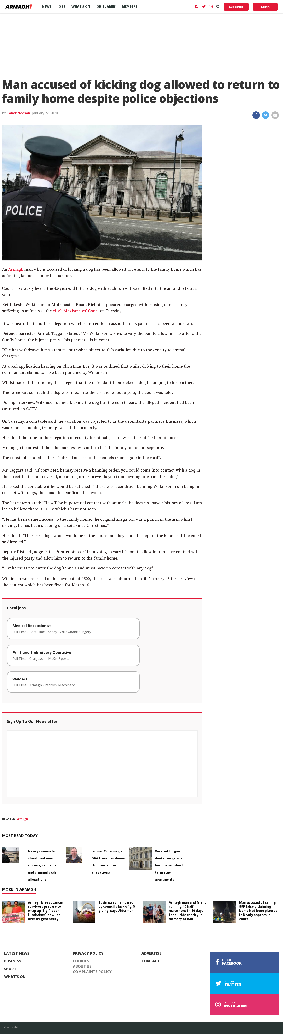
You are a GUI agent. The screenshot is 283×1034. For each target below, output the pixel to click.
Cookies (81, 961)
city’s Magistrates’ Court (76, 311)
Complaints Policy (92, 972)
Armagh (15, 269)
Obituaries (106, 6)
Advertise (151, 953)
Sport (10, 969)
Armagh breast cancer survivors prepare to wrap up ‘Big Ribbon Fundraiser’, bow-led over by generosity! (45, 910)
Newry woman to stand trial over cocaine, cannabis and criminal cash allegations (42, 865)
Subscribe (236, 7)
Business (12, 961)
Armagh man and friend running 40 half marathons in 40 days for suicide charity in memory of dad (188, 910)
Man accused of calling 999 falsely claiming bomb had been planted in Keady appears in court (258, 910)
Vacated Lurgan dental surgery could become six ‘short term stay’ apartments (172, 865)
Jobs (61, 6)
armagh (22, 819)
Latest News (16, 953)
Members (129, 6)
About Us (82, 966)
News (46, 6)
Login (265, 7)
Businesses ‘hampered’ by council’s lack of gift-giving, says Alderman (117, 906)
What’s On (80, 6)
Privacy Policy (88, 953)
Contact (151, 961)
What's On (15, 977)
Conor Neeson (18, 113)
